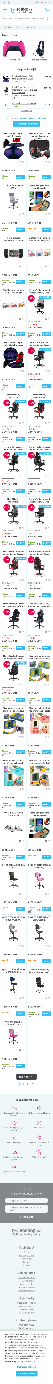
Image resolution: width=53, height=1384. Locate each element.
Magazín (26, 1265)
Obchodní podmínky (26, 1277)
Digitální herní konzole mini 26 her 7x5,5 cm (39, 239)
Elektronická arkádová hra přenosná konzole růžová (39, 711)
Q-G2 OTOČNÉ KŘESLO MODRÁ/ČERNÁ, (13, 970)
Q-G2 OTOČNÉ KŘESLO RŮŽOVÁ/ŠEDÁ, (13, 918)
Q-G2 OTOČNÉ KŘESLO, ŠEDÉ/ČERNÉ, (39, 918)
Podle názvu (41, 118)
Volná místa (26, 1259)
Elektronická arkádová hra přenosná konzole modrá (13, 763)
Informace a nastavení (26, 1367)
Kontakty (26, 1262)
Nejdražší (31, 118)
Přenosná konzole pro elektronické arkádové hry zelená (39, 658)
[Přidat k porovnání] (20, 162)
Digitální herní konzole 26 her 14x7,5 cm (13, 291)
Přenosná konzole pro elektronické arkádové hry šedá (13, 711)
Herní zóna (30, 27)
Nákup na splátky (26, 1287)
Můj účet (39, 2)
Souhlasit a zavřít (26, 1374)
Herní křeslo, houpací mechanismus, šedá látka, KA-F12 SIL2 (39, 293)
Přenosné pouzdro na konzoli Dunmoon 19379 (39, 136)
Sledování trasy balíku (26, 1303)
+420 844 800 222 (26, 1325)
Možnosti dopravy (26, 1281)
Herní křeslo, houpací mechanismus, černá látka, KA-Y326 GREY (39, 449)
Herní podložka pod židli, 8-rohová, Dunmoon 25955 (13, 136)
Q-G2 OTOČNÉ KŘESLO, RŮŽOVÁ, (39, 866)
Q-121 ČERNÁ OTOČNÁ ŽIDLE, (13, 866)
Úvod (9, 27)
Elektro (19, 27)
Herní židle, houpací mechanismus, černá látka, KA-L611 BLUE (39, 345)
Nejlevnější (23, 118)
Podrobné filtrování (28, 124)
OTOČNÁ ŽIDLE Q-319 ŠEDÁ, (13, 186)
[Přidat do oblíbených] (23, 162)
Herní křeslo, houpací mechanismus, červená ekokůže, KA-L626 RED (13, 554)
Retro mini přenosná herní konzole (39, 186)
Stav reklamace (26, 1309)
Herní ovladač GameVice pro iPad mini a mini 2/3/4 (13, 240)
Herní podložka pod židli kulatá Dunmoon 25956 (14, 345)
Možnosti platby (26, 1284)
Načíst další (25, 1077)
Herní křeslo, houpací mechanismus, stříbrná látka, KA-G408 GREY (14, 606)
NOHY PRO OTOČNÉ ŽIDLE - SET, (13, 814)
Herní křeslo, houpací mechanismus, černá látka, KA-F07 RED (13, 658)
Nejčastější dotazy (26, 1313)
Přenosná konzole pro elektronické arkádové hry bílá (39, 763)
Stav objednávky (26, 1306)
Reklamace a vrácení (26, 1291)
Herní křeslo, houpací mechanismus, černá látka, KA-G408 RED (39, 554)
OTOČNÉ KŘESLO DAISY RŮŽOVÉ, (13, 1023)
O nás (26, 1252)
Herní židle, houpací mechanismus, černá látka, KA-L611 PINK (14, 449)
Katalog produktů (26, 1255)
